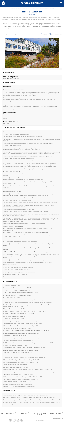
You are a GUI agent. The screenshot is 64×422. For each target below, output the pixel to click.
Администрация (55, 413)
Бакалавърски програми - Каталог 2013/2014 (19, 9)
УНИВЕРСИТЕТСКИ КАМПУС (40, 414)
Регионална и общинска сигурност (41, 9)
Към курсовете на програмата (11, 34)
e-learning (23, 413)
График (45, 34)
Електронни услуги (7, 413)
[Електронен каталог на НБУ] (3, 3)
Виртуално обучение (56, 34)
